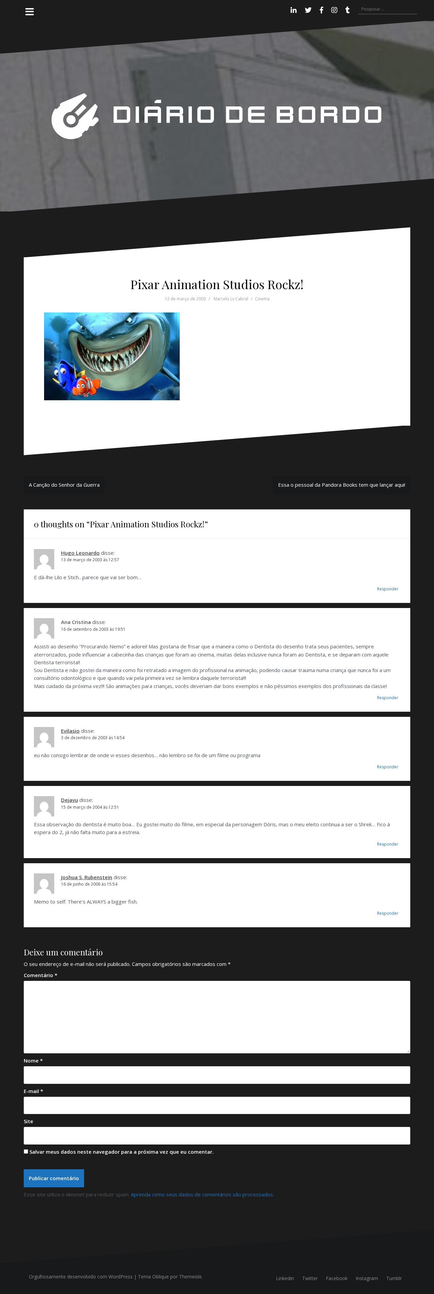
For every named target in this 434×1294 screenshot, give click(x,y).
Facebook (337, 1278)
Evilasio (70, 730)
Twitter (310, 1278)
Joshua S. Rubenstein (86, 877)
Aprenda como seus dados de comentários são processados (202, 1194)
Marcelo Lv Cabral (231, 299)
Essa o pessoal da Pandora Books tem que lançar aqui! (341, 484)
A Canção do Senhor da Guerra (64, 484)
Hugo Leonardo (80, 552)
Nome (33, 1060)
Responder (387, 589)
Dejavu (69, 799)
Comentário (40, 975)
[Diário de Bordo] (217, 115)
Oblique (160, 1276)
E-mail (33, 1091)
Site (28, 1121)
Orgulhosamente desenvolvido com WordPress (81, 1276)
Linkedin (285, 1278)
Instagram (367, 1278)
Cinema (262, 299)
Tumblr (394, 1278)
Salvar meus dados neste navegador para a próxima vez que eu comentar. (121, 1151)
